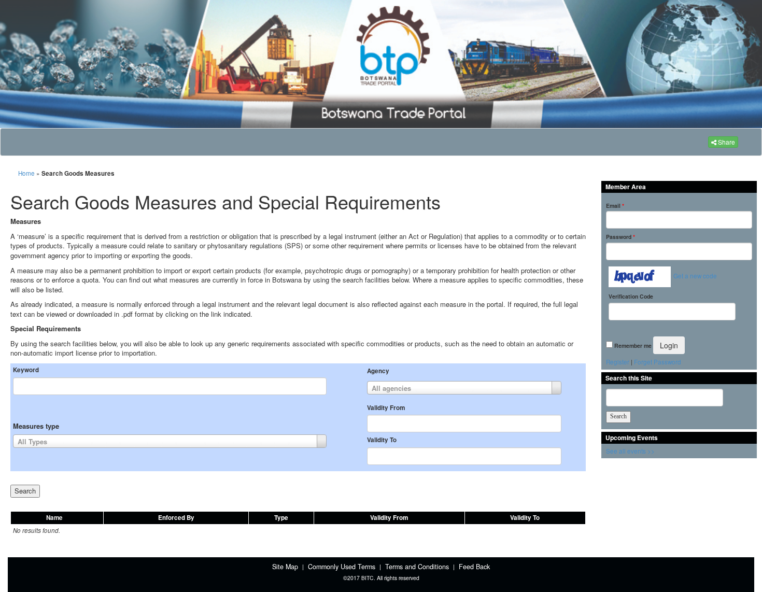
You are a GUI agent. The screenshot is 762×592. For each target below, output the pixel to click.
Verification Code (631, 296)
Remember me (633, 345)
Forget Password (657, 362)
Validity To (382, 440)
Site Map (285, 566)
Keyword (26, 370)
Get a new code (695, 276)
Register (617, 362)
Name (54, 517)
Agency (378, 371)
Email (615, 205)
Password (620, 237)
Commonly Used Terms (341, 566)
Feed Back (474, 566)
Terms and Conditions (417, 566)
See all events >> (630, 451)
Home (26, 173)
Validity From (386, 408)
